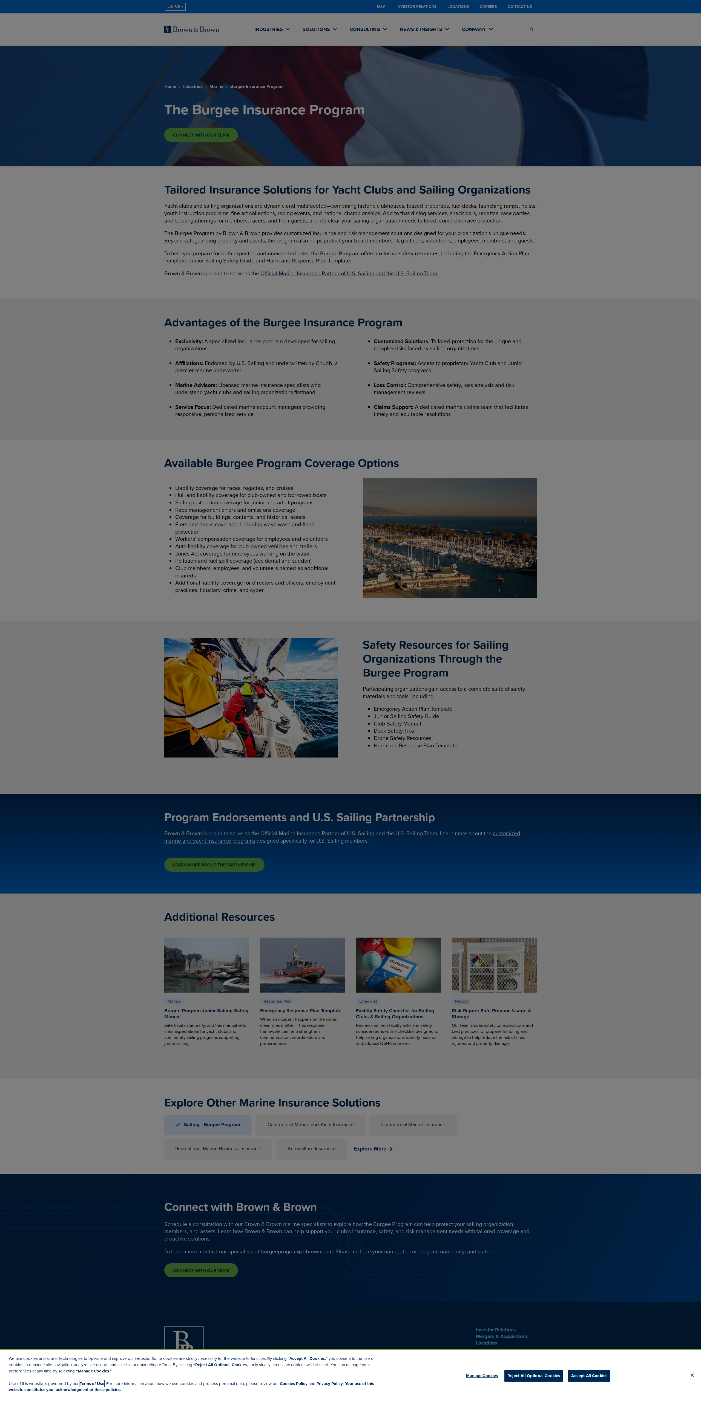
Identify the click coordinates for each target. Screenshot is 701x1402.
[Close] (692, 1375)
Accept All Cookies (589, 1376)
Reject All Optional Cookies (533, 1376)
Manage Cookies (482, 1376)
